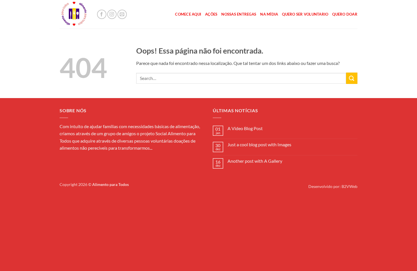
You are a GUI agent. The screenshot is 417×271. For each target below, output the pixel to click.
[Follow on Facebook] (101, 14)
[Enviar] (351, 78)
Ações (211, 14)
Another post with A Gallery (255, 161)
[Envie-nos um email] (122, 14)
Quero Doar (344, 14)
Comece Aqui (188, 14)
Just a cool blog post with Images (259, 144)
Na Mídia (269, 14)
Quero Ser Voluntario (305, 14)
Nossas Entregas (238, 14)
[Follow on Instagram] (112, 14)
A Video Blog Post (245, 128)
